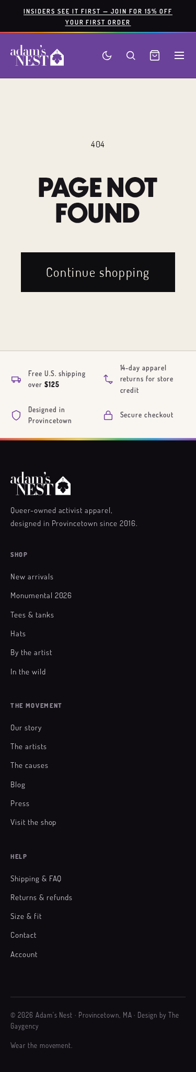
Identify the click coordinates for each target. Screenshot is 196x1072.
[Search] (130, 55)
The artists (28, 746)
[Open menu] (179, 55)
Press (20, 803)
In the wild (28, 671)
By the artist (31, 652)
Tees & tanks (32, 614)
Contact (23, 934)
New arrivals (32, 576)
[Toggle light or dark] (106, 55)
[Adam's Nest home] (37, 55)
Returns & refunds (41, 897)
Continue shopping (98, 272)
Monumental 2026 (41, 595)
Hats (18, 633)
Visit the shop (33, 821)
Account (24, 954)
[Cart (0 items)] (154, 55)
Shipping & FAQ (36, 878)
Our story (26, 727)
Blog (18, 784)
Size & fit (26, 915)
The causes (29, 765)
